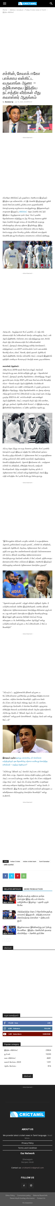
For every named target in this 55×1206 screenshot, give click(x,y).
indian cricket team (29, 861)
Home (5, 10)
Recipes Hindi (27, 1162)
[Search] (51, 3)
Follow (47, 1028)
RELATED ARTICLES (12, 889)
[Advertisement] (27, 42)
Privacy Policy (28, 1143)
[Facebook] (5, 876)
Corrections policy (24, 1195)
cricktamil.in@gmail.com (33, 1167)
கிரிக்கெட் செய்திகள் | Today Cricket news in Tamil (28, 10)
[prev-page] (4, 940)
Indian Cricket (15, 861)
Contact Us (41, 1198)
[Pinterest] (17, 876)
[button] (4, 3)
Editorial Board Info (40, 1195)
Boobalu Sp (9, 102)
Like (48, 1023)
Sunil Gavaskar (44, 861)
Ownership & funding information (22, 1198)
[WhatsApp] (23, 876)
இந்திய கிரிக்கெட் (8, 12)
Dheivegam (28, 1159)
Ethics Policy (10, 1195)
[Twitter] (11, 876)
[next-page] (8, 940)
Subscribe (46, 1034)
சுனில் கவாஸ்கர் (9, 865)
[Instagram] (31, 1185)
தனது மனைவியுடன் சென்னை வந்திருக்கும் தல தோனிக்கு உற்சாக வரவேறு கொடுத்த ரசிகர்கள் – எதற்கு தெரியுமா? (25, 761)
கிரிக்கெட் (23, 211)
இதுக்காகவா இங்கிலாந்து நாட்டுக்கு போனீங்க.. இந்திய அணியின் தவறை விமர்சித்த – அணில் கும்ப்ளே (34, 930)
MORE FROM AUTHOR (33, 889)
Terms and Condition (27, 1148)
